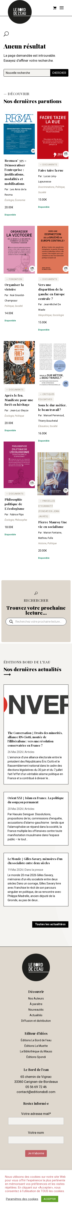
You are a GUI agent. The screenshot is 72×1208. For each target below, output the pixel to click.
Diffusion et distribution (36, 1020)
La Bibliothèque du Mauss (36, 1051)
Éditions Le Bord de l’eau (36, 1040)
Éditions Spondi (36, 1057)
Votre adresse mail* (36, 1114)
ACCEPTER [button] (50, 1198)
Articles (29, 752)
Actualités (36, 1015)
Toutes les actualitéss (50, 924)
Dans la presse (34, 869)
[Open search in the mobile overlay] (36, 621)
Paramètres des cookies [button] (22, 1199)
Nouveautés (36, 1009)
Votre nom (36, 1133)
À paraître (36, 1004)
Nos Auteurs (36, 998)
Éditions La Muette (36, 1045)
